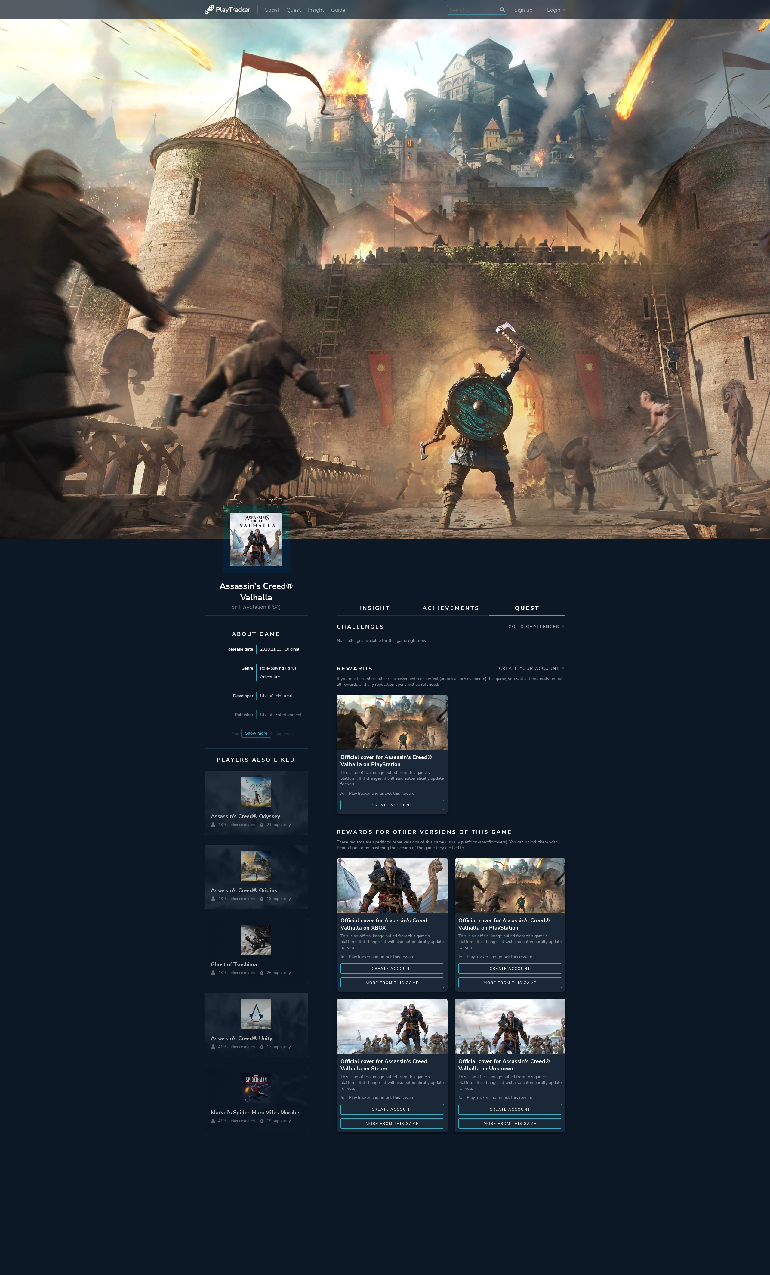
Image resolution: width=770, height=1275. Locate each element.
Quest (293, 10)
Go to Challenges (534, 627)
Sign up (523, 10)
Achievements (451, 608)
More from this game (392, 982)
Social (272, 10)
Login (554, 10)
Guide (338, 10)
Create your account (530, 668)
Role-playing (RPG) (278, 668)
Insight (316, 10)
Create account (392, 805)
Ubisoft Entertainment (281, 715)
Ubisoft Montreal (276, 696)
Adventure (270, 677)
